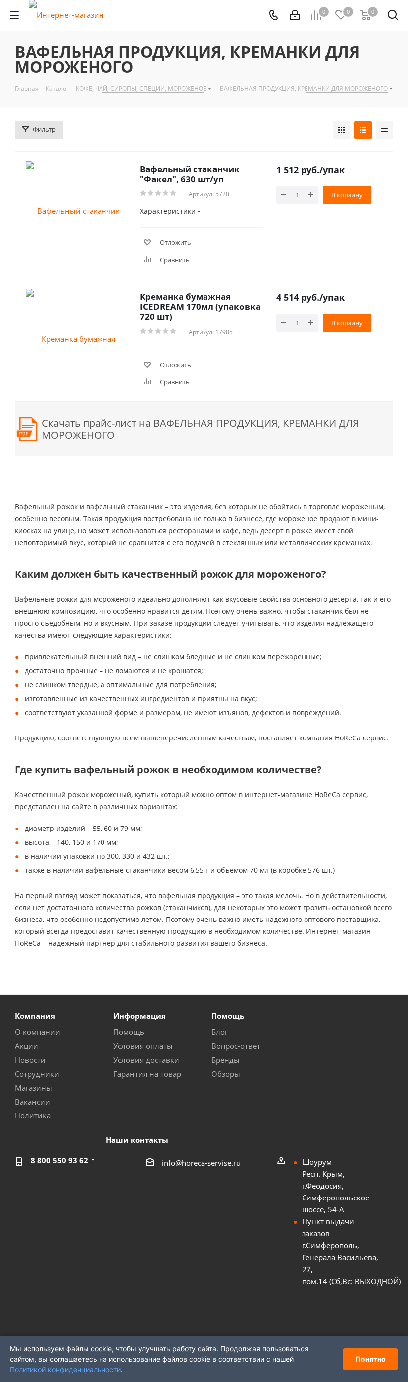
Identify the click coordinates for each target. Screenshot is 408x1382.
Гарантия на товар (147, 1074)
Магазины (33, 1088)
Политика (33, 1115)
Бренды (225, 1060)
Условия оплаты (143, 1046)
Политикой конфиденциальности (65, 1369)
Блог (219, 1032)
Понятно (370, 1359)
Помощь (128, 1032)
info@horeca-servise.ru (201, 1163)
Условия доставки (146, 1060)
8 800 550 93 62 (59, 1160)
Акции (26, 1046)
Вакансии (32, 1101)
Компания (35, 1016)
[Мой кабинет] (295, 15)
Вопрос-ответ (235, 1046)
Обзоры (225, 1074)
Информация (139, 1016)
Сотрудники (37, 1074)
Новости (30, 1060)
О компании (37, 1032)
